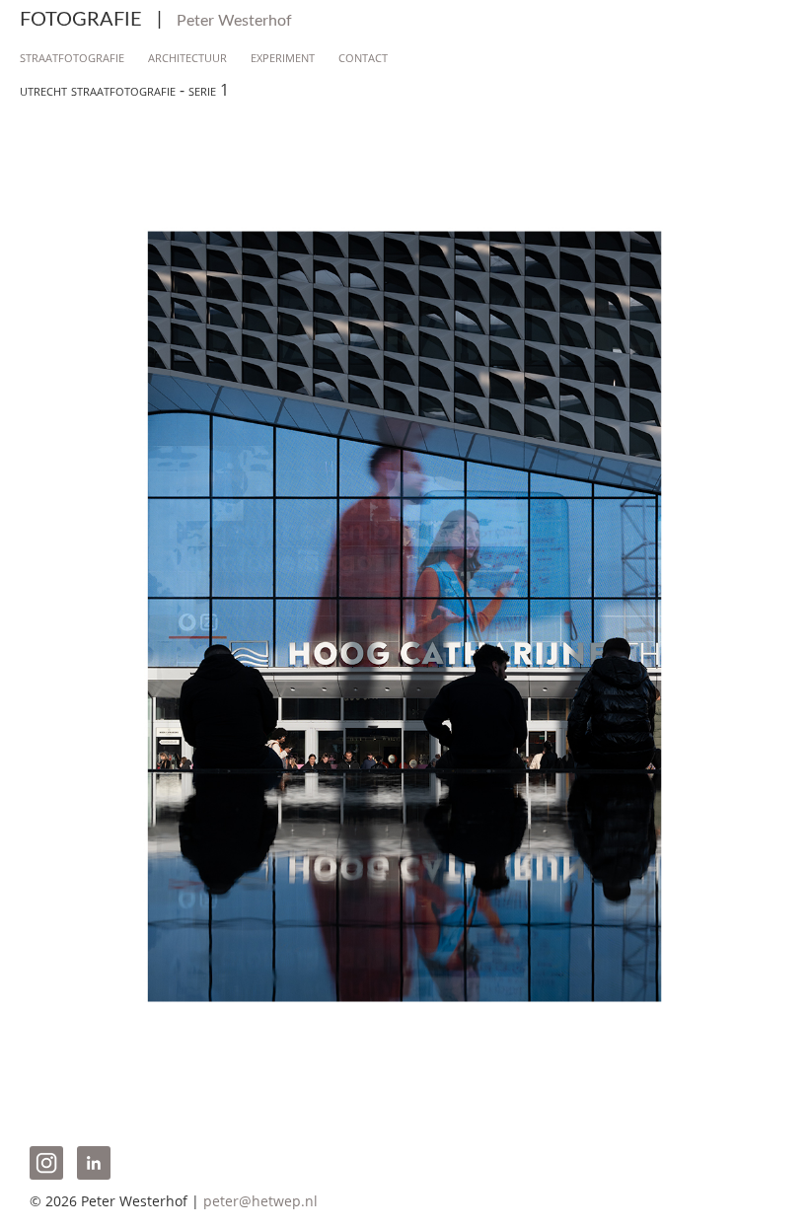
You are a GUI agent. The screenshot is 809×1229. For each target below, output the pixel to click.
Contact (363, 56)
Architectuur (187, 56)
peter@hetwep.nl (260, 1201)
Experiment (283, 56)
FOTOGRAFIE (156, 20)
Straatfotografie (72, 56)
